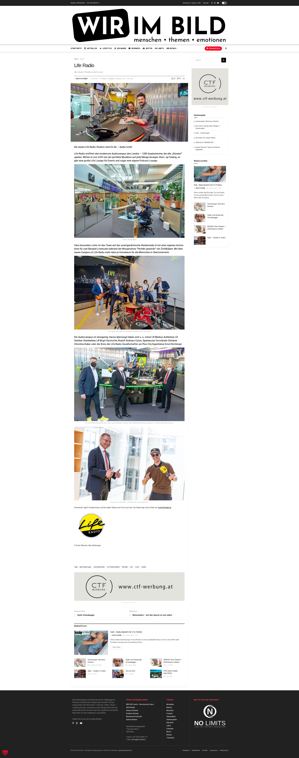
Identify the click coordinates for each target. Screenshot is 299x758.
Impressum (213, 750)
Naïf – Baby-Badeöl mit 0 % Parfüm (126, 632)
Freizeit (82, 59)
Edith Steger (81, 78)
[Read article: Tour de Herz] (118, 674)
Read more (118, 647)
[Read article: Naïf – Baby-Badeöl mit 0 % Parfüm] (91, 643)
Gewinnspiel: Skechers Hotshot (207, 121)
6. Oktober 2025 (129, 635)
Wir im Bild (171, 48)
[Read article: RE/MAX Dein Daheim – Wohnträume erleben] (156, 662)
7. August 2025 (131, 665)
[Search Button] (226, 48)
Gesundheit (170, 716)
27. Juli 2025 (169, 665)
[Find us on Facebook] (73, 723)
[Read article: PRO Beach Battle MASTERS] (156, 674)
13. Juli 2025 (93, 674)
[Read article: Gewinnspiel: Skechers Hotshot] (80, 662)
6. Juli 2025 (168, 676)
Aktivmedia (130, 707)
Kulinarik (121, 48)
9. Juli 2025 (130, 674)
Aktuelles (92, 48)
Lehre (168, 726)
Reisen (169, 735)
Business (136, 48)
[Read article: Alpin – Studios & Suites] (80, 674)
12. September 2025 (95, 665)
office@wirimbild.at (138, 739)
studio (144, 567)
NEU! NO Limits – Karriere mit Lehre (140, 704)
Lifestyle (107, 48)
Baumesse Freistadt (134, 716)
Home (76, 59)
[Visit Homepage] (149, 25)
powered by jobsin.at (125, 750)
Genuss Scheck (132, 710)
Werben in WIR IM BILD (78, 3)
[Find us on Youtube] (218, 3)
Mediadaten (196, 750)
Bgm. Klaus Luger (85, 567)
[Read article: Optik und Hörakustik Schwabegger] (118, 662)
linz (131, 567)
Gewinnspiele (214, 48)
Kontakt (205, 750)
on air (137, 567)
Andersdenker (131, 719)
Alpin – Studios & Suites (97, 671)
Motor (149, 48)
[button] (5, 753)
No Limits (159, 48)
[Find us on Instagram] (214, 3)
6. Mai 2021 (94, 78)
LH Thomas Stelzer (113, 567)
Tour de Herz (130, 671)
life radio (125, 567)
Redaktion (186, 750)
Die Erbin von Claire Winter (205, 138)
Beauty (78, 632)
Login (207, 3)
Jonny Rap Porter (99, 567)
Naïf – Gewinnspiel (202, 133)
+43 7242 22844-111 (93, 3)
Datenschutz (224, 750)
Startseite (76, 48)
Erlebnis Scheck (132, 713)
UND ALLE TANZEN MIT (205, 142)
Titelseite (111, 78)
